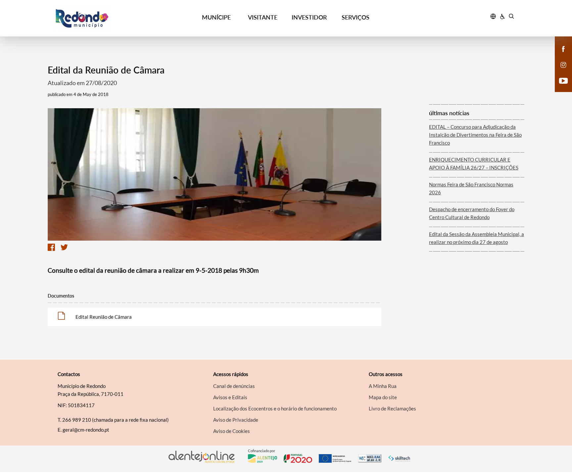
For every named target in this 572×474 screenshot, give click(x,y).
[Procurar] (511, 17)
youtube (559, 87)
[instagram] (563, 64)
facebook (559, 56)
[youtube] (563, 80)
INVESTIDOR (309, 17)
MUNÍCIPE (216, 17)
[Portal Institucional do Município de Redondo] (111, 18)
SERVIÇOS (355, 17)
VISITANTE (262, 17)
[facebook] (563, 48)
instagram (559, 71)
